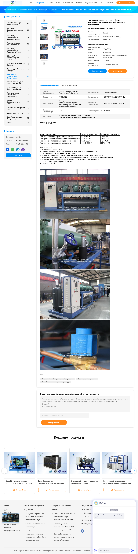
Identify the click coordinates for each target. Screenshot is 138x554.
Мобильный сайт (10, 525)
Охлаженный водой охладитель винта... (18, 88)
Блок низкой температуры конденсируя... (18, 76)
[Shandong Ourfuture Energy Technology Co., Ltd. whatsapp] (12, 149)
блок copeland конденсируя (87, 379)
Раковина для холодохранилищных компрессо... (18, 30)
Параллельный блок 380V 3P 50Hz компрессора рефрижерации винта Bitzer (64, 517)
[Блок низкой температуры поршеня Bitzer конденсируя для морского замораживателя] (117, 463)
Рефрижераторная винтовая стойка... (18, 44)
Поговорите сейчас (126, 3)
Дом (6, 509)
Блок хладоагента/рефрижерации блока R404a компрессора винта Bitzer (64, 527)
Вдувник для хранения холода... (18, 69)
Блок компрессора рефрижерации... (18, 23)
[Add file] (95, 550)
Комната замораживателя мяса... (18, 102)
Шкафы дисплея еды (18, 113)
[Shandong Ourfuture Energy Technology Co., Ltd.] (12, 3)
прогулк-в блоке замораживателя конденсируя (57, 379)
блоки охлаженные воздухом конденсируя (56, 382)
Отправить (54, 422)
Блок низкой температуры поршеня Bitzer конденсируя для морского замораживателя (117, 483)
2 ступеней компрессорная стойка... (18, 57)
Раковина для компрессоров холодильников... (18, 37)
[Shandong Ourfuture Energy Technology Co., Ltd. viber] (23, 149)
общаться (18, 155)
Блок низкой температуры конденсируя (34, 508)
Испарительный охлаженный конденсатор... (18, 94)
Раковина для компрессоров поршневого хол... (18, 50)
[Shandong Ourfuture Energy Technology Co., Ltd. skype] (18, 149)
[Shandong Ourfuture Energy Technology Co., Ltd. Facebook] (82, 531)
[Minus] (132, 503)
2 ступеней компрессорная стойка (62, 508)
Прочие (18, 123)
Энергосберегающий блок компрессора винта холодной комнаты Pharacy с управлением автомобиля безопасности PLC (65, 537)
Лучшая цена (97, 71)
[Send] (132, 550)
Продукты (7, 513)
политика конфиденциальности (11, 529)
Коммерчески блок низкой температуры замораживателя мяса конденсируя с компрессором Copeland (35, 527)
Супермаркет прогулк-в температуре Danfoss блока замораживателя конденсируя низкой (35, 537)
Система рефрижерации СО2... (18, 108)
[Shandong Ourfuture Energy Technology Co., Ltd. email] (7, 149)
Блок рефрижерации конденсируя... (18, 118)
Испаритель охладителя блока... (18, 64)
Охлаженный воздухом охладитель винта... (18, 82)
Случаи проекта (91, 3)
